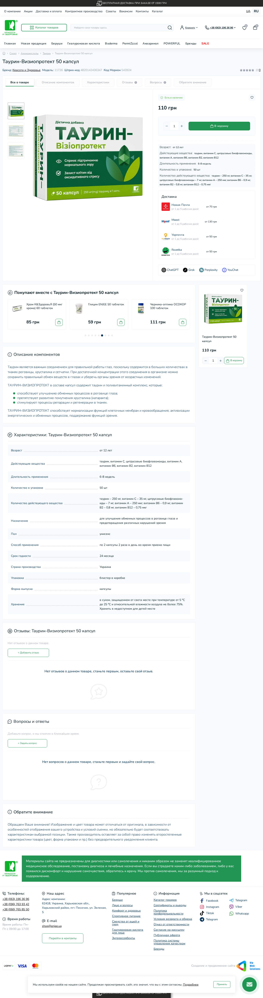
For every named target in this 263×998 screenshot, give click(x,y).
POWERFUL (172, 43)
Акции (28, 11)
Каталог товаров (165, 900)
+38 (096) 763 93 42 (15, 904)
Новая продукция (33, 43)
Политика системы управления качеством (169, 942)
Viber (238, 907)
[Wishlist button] (252, 97)
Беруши (56, 43)
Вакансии (125, 11)
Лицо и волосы (122, 905)
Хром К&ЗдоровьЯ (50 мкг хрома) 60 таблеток (44, 306)
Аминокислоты (29, 53)
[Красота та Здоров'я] (10, 868)
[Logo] (10, 27)
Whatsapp (242, 914)
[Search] (170, 28)
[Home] (3, 53)
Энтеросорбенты (123, 938)
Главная (10, 43)
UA (248, 11)
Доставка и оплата (49, 11)
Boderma (111, 43)
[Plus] (181, 126)
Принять (222, 984)
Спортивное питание (126, 916)
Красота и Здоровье (26, 70)
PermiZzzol (130, 43)
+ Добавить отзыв (28, 652)
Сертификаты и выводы (170, 905)
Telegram (241, 900)
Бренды (190, 43)
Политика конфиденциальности (168, 912)
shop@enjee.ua (52, 926)
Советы (111, 11)
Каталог (157, 11)
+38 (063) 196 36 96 (15, 899)
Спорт (13, 53)
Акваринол (150, 43)
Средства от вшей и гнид (125, 922)
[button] (85, 335)
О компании (12, 11)
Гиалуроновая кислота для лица (127, 931)
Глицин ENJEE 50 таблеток (106, 304)
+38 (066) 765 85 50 (15, 909)
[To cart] (59, 322)
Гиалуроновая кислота (83, 43)
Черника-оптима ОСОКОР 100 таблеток (168, 306)
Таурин (47, 53)
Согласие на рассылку (169, 930)
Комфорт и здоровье (126, 911)
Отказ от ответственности (171, 924)
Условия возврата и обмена (173, 919)
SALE (205, 43)
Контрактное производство (83, 11)
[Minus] (166, 126)
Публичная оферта (167, 935)
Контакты (142, 11)
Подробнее (191, 985)
